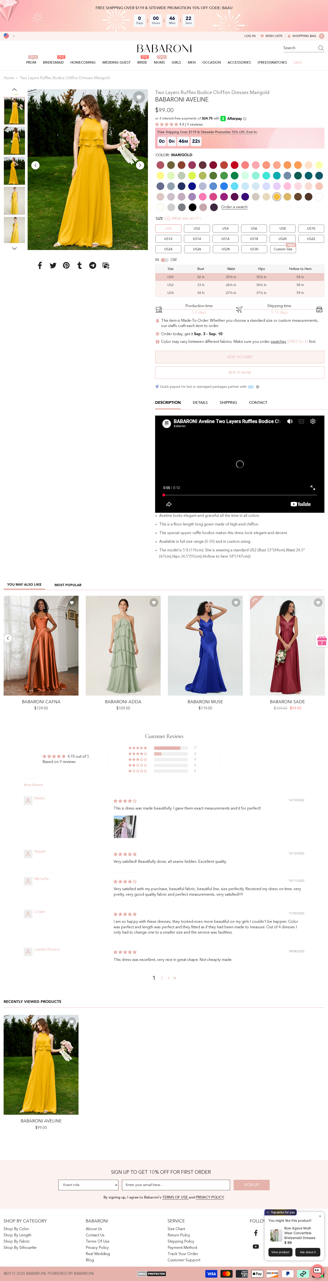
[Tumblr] (79, 265)
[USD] (9, 36)
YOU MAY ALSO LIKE (24, 584)
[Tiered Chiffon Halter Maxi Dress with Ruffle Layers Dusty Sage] (123, 646)
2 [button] (162, 978)
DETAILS (200, 402)
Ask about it (308, 1252)
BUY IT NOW (240, 372)
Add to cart (240, 357)
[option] (88, 169)
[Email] (105, 265)
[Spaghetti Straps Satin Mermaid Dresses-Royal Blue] (205, 646)
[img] (125, 801)
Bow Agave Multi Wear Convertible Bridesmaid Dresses (299, 1233)
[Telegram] (92, 265)
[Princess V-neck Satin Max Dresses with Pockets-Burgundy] (287, 646)
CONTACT (258, 402)
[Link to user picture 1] (125, 826)
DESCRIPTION (168, 402)
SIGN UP (251, 1185)
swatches (278, 342)
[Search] (304, 48)
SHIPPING (228, 402)
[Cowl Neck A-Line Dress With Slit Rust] (41, 646)
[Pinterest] (66, 265)
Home (9, 78)
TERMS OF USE (175, 1197)
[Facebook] (39, 265)
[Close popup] (320, 1216)
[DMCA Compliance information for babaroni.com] (151, 1274)
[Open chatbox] (317, 1271)
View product (280, 1252)
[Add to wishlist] (139, 97)
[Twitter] (53, 265)
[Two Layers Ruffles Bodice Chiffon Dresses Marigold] (41, 1065)
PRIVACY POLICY (210, 1197)
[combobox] (299, 48)
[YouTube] (256, 1246)
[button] (35, 165)
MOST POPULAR (68, 585)
